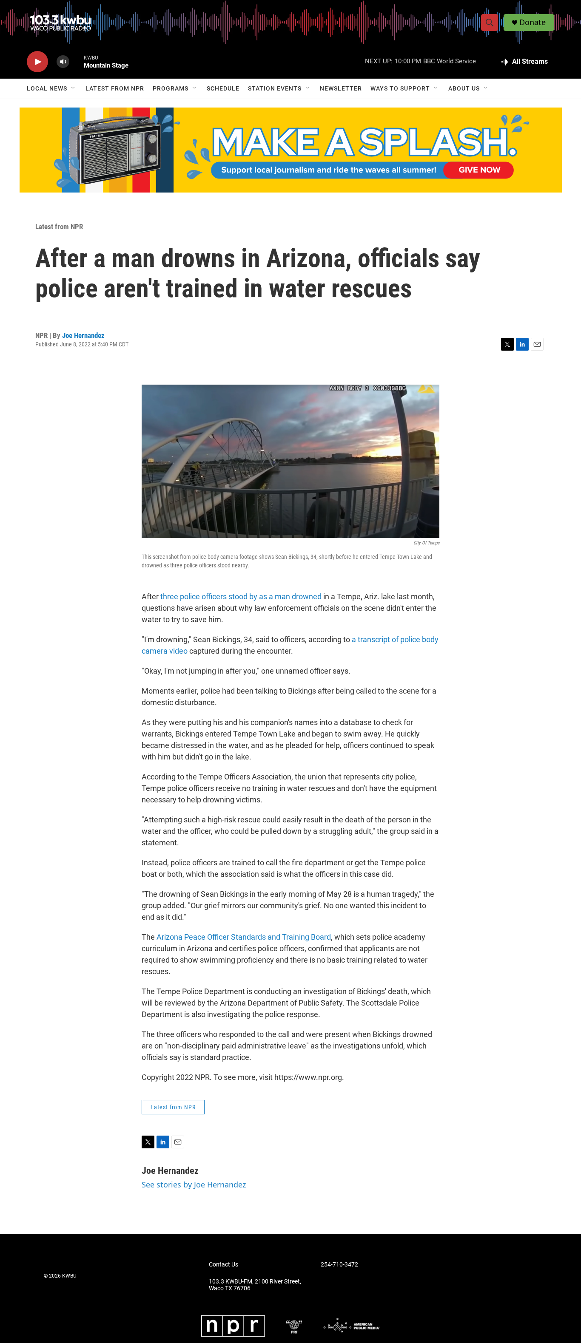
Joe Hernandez (83, 335)
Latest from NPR (114, 88)
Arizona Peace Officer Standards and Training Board (244, 936)
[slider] (76, 61)
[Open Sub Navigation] (73, 88)
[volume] (63, 61)
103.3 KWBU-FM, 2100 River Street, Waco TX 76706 (255, 1285)
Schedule (223, 88)
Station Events (275, 88)
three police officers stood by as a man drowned (241, 596)
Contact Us (223, 1264)
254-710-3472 (339, 1264)
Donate (532, 22)
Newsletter (341, 88)
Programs (170, 88)
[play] (37, 62)
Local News (47, 88)
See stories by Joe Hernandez (194, 1184)
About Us (464, 88)
